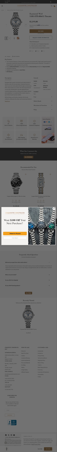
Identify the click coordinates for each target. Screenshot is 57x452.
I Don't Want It (15, 238)
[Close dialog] (54, 209)
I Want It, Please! (15, 233)
